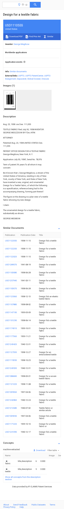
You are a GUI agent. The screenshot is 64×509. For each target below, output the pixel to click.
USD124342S (11, 344)
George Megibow (21, 44)
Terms (52, 505)
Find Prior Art (35, 36)
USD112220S (11, 248)
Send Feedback (20, 505)
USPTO (21, 76)
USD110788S (11, 304)
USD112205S (11, 241)
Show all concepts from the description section (23, 478)
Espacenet (21, 79)
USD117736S (11, 336)
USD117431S (11, 328)
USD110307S (11, 288)
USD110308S (11, 272)
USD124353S (11, 368)
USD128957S (11, 264)
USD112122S (11, 384)
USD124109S (11, 432)
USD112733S (11, 352)
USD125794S (11, 280)
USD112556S (11, 296)
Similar (50, 36)
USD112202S (11, 256)
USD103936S (11, 392)
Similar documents (18, 71)
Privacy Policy (9, 507)
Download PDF (16, 36)
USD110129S (11, 320)
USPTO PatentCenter (34, 76)
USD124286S (11, 400)
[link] (7, 462)
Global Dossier (34, 79)
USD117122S (11, 424)
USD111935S (11, 360)
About (6, 505)
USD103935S (11, 416)
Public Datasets (39, 505)
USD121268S (11, 408)
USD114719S (11, 312)
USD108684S (11, 376)
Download (40, 450)
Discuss (45, 79)
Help (22, 507)
